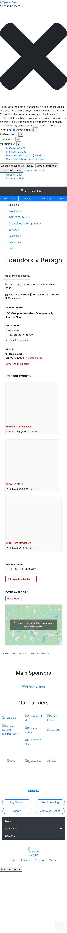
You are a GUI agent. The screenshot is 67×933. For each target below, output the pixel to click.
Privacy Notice (15, 178)
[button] (33, 56)
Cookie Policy (14, 174)
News (28, 198)
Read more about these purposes (25, 159)
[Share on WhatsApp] (22, 569)
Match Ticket (13, 598)
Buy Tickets (15, 211)
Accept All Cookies (12, 165)
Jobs (11, 248)
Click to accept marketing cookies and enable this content (33, 625)
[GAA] (11, 761)
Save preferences (11, 170)
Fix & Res (9, 198)
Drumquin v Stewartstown (16, 653)
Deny (30, 165)
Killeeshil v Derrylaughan (19, 426)
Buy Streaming (50, 802)
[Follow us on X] (33, 790)
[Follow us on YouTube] (38, 790)
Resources (15, 242)
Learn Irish (15, 235)
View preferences (46, 165)
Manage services (16, 151)
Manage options (15, 147)
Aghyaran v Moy (14, 483)
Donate (46, 198)
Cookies (39, 860)
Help (14, 860)
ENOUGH (14, 229)
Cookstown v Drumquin (18, 542)
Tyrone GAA (12, 330)
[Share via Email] (17, 569)
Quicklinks (11, 828)
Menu (8, 821)
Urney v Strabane (39, 653)
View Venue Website (17, 363)
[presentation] (32, 402)
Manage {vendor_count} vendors (25, 155)
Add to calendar (21, 579)
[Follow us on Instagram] (36, 790)
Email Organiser (18, 340)
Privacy (26, 860)
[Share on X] (12, 569)
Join (61, 198)
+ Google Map (33, 357)
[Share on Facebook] (7, 569)
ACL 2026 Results (19, 217)
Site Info (10, 835)
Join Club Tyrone (50, 810)
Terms (52, 860)
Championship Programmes (25, 223)
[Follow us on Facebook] (31, 790)
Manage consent (11, 869)
